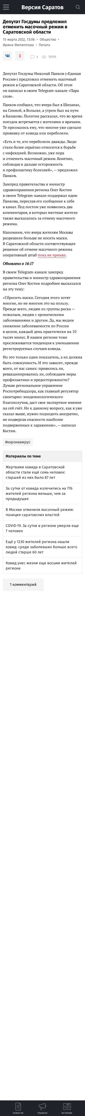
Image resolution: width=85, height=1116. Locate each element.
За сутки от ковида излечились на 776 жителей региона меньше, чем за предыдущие (39, 493)
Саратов (42, 7)
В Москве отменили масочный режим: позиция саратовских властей (40, 512)
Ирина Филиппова (18, 45)
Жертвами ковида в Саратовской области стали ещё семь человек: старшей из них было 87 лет (35, 472)
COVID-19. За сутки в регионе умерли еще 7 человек (42, 528)
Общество (48, 39)
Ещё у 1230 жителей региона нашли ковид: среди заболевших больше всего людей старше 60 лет (41, 546)
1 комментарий (23, 584)
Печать (44, 45)
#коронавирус (17, 442)
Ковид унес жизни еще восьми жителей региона (41, 565)
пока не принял (52, 255)
